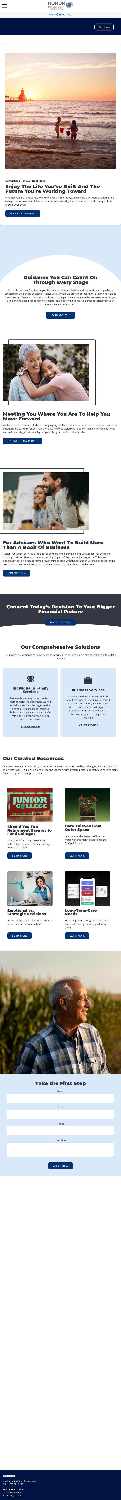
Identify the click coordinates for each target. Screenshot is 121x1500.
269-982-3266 (16, 1484)
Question (60, 1140)
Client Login (104, 27)
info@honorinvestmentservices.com (20, 1481)
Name (60, 1091)
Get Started (60, 1165)
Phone (60, 1123)
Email (60, 1107)
